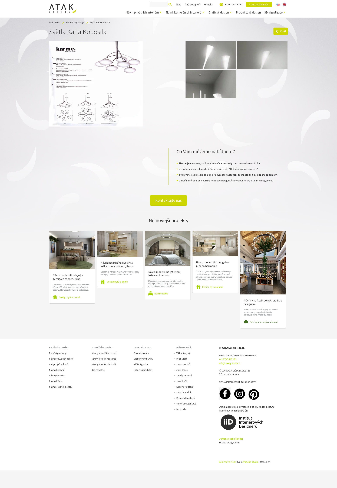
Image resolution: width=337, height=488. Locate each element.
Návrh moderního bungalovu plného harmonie (213, 264)
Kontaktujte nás (168, 200)
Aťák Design (54, 22)
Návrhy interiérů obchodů (104, 364)
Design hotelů (98, 370)
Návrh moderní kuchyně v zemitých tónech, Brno (68, 277)
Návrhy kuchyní (56, 370)
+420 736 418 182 (233, 4)
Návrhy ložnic (161, 293)
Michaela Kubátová (185, 398)
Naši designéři (192, 4)
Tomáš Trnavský (184, 375)
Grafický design (219, 12)
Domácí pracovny (57, 353)
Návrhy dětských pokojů (60, 386)
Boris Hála (181, 409)
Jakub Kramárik (183, 392)
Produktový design (248, 12)
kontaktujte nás (259, 4)
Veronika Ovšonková (186, 403)
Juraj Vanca (182, 370)
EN (284, 4)
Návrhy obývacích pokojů (61, 358)
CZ (278, 4)
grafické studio (250, 461)
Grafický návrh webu (143, 358)
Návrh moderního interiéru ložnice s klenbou (164, 273)
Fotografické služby (143, 370)
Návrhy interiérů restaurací (264, 322)
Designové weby (227, 461)
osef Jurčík (182, 381)
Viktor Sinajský (183, 353)
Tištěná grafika (141, 364)
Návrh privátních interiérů (142, 12)
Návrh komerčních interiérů (183, 12)
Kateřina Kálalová (184, 386)
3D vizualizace (273, 12)
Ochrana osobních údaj (231, 438)
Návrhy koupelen (57, 375)
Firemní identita (141, 353)
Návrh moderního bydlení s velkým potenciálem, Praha (117, 264)
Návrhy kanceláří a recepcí (104, 353)
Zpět (283, 31)
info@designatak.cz (229, 363)
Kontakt (208, 4)
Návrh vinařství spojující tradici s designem (263, 302)
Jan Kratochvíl (183, 364)
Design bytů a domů (69, 297)
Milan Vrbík (181, 358)
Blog (178, 4)
